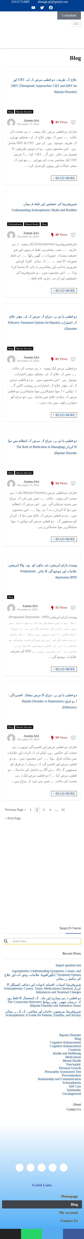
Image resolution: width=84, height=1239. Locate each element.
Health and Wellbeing (67, 1053)
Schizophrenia (15, 224)
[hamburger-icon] (76, 24)
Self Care (75, 1086)
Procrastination (71, 1075)
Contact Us (73, 1109)
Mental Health (32, 224)
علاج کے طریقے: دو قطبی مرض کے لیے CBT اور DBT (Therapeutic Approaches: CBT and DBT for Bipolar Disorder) (44, 86)
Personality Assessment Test (63, 1071)
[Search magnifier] (6, 941)
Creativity (74, 1049)
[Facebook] (64, 1168)
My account (68, 1213)
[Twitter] (53, 1168)
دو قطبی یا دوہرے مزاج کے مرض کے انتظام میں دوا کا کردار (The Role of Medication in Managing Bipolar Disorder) (42, 447)
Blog (10, 111)
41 (63, 809)
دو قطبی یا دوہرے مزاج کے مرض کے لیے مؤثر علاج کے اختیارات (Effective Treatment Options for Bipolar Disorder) (42, 322)
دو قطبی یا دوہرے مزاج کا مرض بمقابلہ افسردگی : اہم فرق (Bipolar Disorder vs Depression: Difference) (42, 701)
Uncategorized (71, 1093)
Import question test (68, 965)
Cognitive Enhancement (65, 1042)
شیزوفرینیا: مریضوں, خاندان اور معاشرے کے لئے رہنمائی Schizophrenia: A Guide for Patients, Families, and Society (43, 1013)
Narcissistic (73, 1064)
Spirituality (74, 1090)
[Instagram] (19, 1168)
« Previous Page (15, 809)
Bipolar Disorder (24, 111)
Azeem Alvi (31, 120)
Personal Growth (70, 1068)
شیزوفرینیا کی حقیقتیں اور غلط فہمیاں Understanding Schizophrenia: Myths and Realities (44, 207)
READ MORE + (64, 178)
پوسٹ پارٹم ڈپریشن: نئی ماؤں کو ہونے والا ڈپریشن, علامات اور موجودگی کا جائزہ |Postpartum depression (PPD (42, 571)
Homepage (69, 1196)
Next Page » (13, 818)
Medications (73, 1057)
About (77, 1104)
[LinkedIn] (42, 1168)
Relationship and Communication (59, 1079)
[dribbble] (31, 1168)
